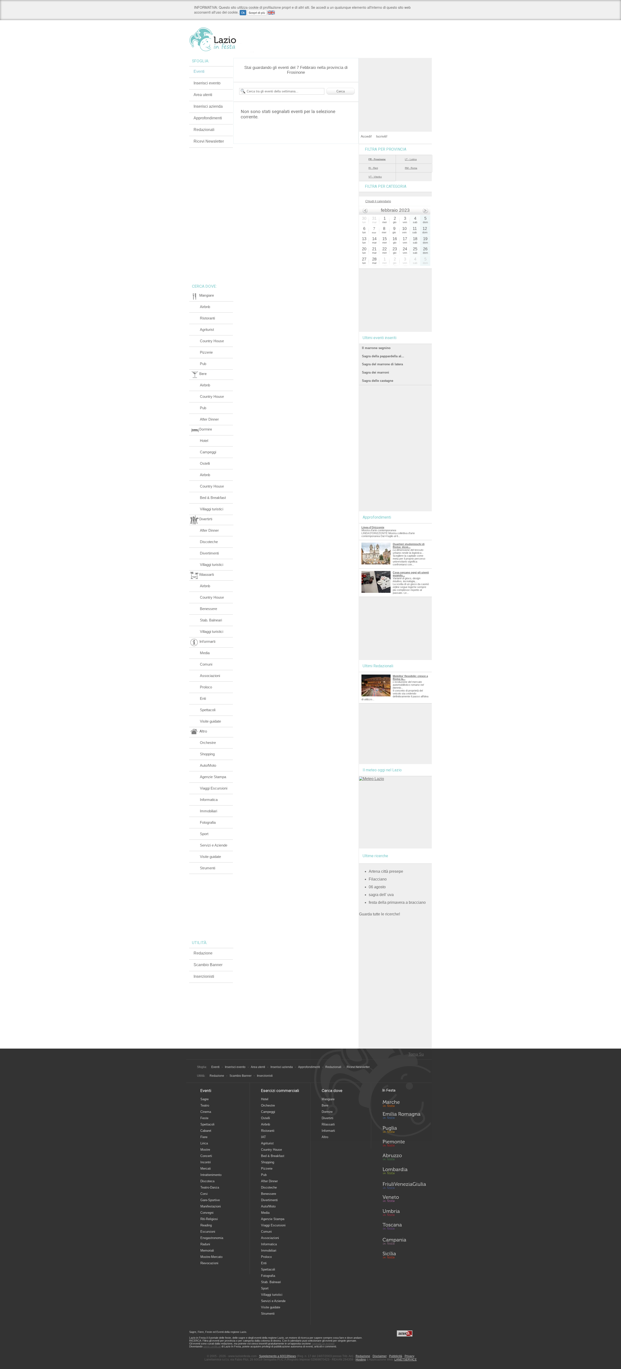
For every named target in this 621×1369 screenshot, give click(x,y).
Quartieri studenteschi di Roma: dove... (409, 545)
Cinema (205, 1112)
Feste (204, 1118)
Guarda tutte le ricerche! (379, 914)
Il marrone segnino (376, 348)
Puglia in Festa (404, 1130)
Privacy (409, 1356)
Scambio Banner (208, 965)
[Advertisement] (395, 88)
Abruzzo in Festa (404, 1158)
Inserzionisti (204, 976)
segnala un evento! (323, 1343)
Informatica (209, 800)
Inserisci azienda (208, 106)
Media (205, 653)
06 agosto (377, 887)
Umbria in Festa (404, 1213)
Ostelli (205, 463)
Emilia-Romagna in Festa (404, 1117)
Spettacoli (207, 710)
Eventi (199, 71)
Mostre (205, 1149)
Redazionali (204, 130)
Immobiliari (208, 811)
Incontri (205, 1162)
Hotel (204, 441)
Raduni (205, 1244)
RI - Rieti (373, 168)
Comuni (206, 664)
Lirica (204, 1143)
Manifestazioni (210, 1206)
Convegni (206, 1212)
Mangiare (328, 1099)
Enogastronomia (211, 1238)
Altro (325, 1137)
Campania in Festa (404, 1241)
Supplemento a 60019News (277, 1356)
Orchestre (208, 743)
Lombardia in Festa (404, 1172)
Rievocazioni (209, 1263)
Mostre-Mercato (211, 1257)
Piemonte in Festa (404, 1144)
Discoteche (209, 542)
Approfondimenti (208, 118)
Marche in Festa (404, 1103)
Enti (203, 698)
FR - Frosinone (377, 159)
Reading (206, 1225)
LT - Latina (411, 159)
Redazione (203, 953)
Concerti (206, 1156)
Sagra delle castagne (377, 381)
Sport (204, 834)
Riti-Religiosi (209, 1219)
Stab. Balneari (211, 620)
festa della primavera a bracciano (397, 902)
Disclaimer (380, 1356)
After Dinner (209, 419)
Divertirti (327, 1118)
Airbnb (205, 307)
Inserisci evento (207, 83)
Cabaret (205, 1131)
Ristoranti (207, 318)
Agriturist (207, 329)
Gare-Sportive (210, 1200)
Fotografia (208, 822)
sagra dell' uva (381, 895)
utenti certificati (212, 1346)
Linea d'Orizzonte (372, 527)
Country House (212, 341)
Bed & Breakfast (213, 498)
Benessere (208, 609)
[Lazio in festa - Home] (221, 39)
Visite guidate (210, 721)
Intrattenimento (210, 1175)
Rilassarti (328, 1124)
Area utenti (203, 95)
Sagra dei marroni (375, 372)
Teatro (204, 1105)
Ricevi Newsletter (209, 141)
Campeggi (208, 452)
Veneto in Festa (404, 1200)
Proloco (206, 687)
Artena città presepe (386, 871)
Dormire (327, 1112)
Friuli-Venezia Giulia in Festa (404, 1186)
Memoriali (207, 1250)
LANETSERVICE (405, 1359)
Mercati (205, 1168)
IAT (263, 1137)
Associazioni (210, 676)
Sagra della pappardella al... (383, 356)
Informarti (328, 1131)
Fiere (203, 1137)
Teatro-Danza (209, 1187)
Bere (325, 1105)
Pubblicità (395, 1356)
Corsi (204, 1194)
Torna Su (416, 1054)
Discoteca (207, 1181)
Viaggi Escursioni (213, 788)
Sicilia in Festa (404, 1255)
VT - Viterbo (375, 176)
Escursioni (207, 1231)
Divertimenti (209, 553)
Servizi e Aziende (213, 845)
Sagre (204, 1099)
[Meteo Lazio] (371, 779)
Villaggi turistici (211, 509)
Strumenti (207, 868)
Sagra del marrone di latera (382, 364)
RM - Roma (411, 168)
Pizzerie (206, 352)
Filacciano (378, 879)
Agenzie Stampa (213, 777)
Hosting (361, 1359)
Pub (203, 364)
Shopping (207, 754)
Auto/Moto (208, 765)
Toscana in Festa (404, 1227)
